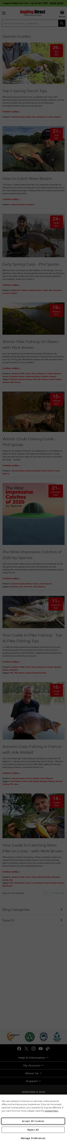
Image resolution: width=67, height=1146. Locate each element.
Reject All (33, 1129)
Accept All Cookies (33, 1121)
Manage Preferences (33, 1138)
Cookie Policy (51, 1110)
